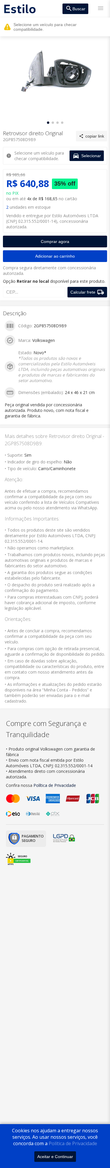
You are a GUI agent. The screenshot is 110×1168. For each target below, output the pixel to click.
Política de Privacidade (73, 1143)
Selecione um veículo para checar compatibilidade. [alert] (45, 27)
